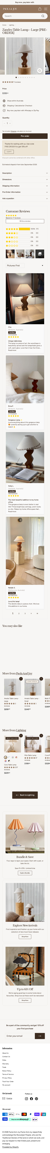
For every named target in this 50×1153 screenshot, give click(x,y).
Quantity (5, 118)
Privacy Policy (7, 1078)
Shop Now (25, 936)
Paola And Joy (24, 673)
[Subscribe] (40, 1036)
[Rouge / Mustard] (16, 757)
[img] (25, 337)
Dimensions (7, 179)
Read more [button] (12, 350)
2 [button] (18, 613)
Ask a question (8, 198)
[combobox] (25, 16)
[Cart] (40, 9)
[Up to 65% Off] (25, 966)
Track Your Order (8, 1081)
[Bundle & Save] (25, 834)
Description (7, 173)
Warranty (5, 1064)
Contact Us (6, 1056)
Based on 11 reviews (13, 218)
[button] (7, 82)
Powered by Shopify (10, 1147)
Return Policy (6, 1071)
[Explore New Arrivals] (25, 902)
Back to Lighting (27, 795)
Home (4, 25)
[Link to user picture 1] (25, 298)
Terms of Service (8, 1074)
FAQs (4, 1060)
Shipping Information (10, 186)
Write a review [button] (25, 221)
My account (6, 1085)
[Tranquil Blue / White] (9, 757)
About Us (5, 1053)
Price (4, 89)
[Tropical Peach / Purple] (5, 761)
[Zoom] (39, 70)
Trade (4, 1067)
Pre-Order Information (11, 192)
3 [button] (25, 613)
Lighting (11, 25)
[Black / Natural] (9, 761)
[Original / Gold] (5, 757)
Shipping (13, 131)
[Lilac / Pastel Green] (12, 757)
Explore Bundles (25, 873)
